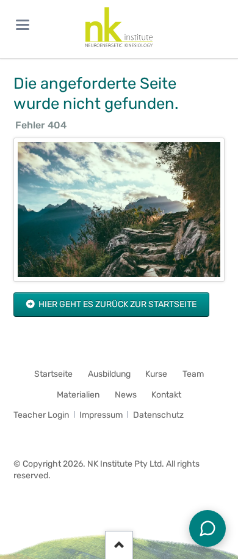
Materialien (78, 395)
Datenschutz (158, 415)
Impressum (101, 415)
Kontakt (166, 395)
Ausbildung (109, 374)
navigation (22, 25)
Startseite (53, 374)
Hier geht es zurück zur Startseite (117, 304)
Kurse (156, 374)
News (126, 395)
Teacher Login (41, 415)
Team (193, 374)
